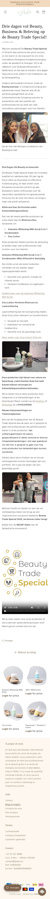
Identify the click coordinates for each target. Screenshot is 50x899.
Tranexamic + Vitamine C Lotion (35, 726)
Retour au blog (27, 652)
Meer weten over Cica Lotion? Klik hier (22, 337)
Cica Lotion (7, 725)
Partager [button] (9, 640)
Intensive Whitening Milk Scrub (12, 691)
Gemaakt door (32, 894)
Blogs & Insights (13, 804)
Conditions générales (15, 839)
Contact (9, 800)
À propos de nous (13, 808)
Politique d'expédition (15, 835)
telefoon (40, 401)
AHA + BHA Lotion (33, 690)
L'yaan (18, 894)
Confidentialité (12, 831)
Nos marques (11, 812)
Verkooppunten (12, 816)
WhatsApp (7, 404)
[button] (5, 12)
